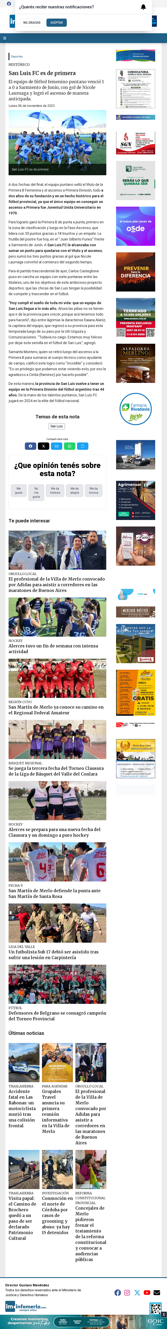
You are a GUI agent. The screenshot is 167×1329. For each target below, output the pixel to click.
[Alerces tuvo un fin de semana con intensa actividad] (57, 617)
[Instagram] (127, 1292)
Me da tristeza (55, 490)
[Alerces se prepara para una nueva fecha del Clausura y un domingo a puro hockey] (57, 800)
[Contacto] (157, 1292)
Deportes (17, 56)
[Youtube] (147, 1292)
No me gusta (36, 492)
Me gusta (18, 490)
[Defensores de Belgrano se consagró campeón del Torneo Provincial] (57, 984)
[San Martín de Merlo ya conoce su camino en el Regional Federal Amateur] (57, 678)
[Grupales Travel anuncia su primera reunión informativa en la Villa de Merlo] (57, 1062)
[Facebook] (9, 4)
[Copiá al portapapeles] (82, 446)
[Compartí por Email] (56, 446)
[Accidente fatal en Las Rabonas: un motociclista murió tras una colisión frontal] (24, 1062)
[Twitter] (137, 1292)
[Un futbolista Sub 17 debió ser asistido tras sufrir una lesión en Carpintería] (57, 923)
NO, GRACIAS (32, 22)
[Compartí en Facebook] (30, 446)
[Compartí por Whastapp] (69, 446)
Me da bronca (93, 490)
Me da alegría (74, 490)
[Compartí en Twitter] (43, 446)
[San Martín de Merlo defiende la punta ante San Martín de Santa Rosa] (57, 861)
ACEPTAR (57, 22)
